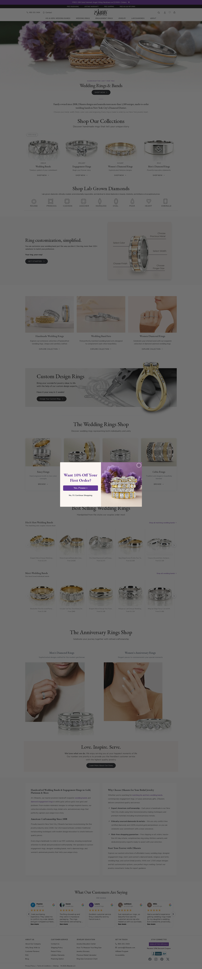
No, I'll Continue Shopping (80, 495)
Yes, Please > (81, 488)
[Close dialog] (139, 465)
